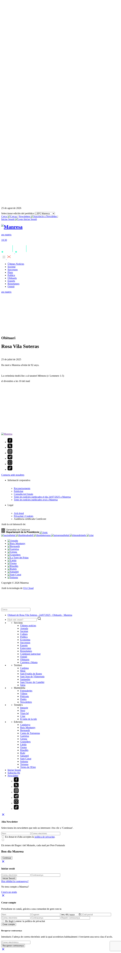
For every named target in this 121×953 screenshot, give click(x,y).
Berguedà (25, 730)
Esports (11, 281)
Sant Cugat (25, 758)
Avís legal (19, 513)
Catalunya (25, 724)
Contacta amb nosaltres (12, 475)
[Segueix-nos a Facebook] (10, 442)
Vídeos (23, 693)
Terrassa (24, 764)
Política (11, 275)
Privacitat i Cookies (23, 516)
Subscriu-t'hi (14, 772)
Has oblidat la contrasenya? (15, 881)
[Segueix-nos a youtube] (10, 464)
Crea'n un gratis (9, 892)
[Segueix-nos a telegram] (10, 458)
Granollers (25, 741)
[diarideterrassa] (42, 535)
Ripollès (24, 750)
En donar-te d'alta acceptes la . (30, 836)
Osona (23, 747)
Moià (22, 671)
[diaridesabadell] (25, 535)
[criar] (90, 535)
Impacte (24, 707)
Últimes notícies (28, 625)
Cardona (24, 668)
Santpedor (25, 679)
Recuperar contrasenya (13, 946)
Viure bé (24, 713)
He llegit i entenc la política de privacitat (25, 921)
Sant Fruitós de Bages (31, 673)
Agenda (24, 628)
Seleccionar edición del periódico (17, 213)
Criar (22, 716)
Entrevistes (25, 648)
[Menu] (6, 258)
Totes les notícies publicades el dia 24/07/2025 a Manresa (42, 497)
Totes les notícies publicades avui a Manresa (36, 499)
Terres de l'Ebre (28, 767)
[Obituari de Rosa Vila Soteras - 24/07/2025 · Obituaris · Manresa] (12, 227)
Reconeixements (22, 488)
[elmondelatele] (78, 535)
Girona (23, 738)
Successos (13, 269)
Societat (11, 266)
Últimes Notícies (16, 264)
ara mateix (6, 292)
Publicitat (18, 491)
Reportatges (13, 283)
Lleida (23, 744)
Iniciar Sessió (14, 770)
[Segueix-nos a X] (10, 447)
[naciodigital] (8, 535)
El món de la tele (28, 719)
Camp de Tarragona (30, 733)
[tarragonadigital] (60, 535)
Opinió (11, 286)
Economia (25, 639)
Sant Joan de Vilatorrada (32, 676)
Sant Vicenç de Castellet (32, 682)
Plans (10, 272)
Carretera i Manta (28, 662)
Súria (22, 685)
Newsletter (13, 775)
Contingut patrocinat (30, 654)
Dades (23, 699)
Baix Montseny (27, 727)
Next (22, 710)
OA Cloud (28, 588)
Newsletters (25, 216)
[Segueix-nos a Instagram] (10, 453)
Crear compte (9, 924)
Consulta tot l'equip (23, 494)
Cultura (24, 634)
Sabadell (24, 755)
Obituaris (12, 278)
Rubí (22, 753)
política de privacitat (45, 836)
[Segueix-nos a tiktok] (10, 469)
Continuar (7, 858)
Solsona (24, 761)
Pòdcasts (24, 696)
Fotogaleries (26, 690)
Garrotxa (24, 736)
